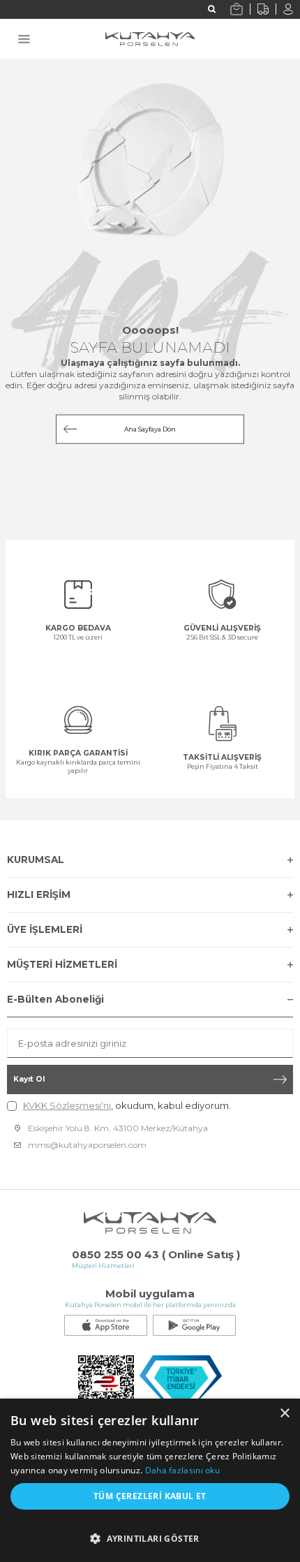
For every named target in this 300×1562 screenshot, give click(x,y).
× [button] (284, 1413)
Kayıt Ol (29, 1079)
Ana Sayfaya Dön (150, 429)
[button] (150, 1535)
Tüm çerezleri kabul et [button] (150, 1496)
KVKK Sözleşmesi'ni (67, 1105)
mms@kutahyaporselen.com (87, 1145)
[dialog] (150, 1480)
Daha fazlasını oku (182, 1470)
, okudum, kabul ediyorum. (127, 1105)
